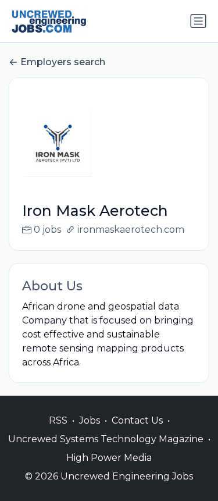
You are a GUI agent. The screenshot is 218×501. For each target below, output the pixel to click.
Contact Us (137, 420)
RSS (58, 420)
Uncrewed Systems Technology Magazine (105, 439)
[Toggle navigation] (198, 21)
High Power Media (109, 457)
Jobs (89, 420)
